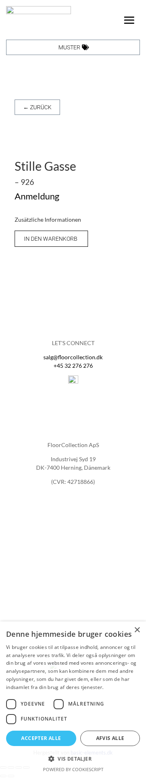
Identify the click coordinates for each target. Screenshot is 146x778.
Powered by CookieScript (73, 769)
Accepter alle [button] (41, 738)
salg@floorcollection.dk (73, 357)
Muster (69, 47)
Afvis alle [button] (110, 738)
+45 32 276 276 (73, 365)
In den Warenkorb (50, 238)
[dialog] (73, 699)
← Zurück (37, 107)
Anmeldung (37, 196)
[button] (73, 759)
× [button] (137, 630)
